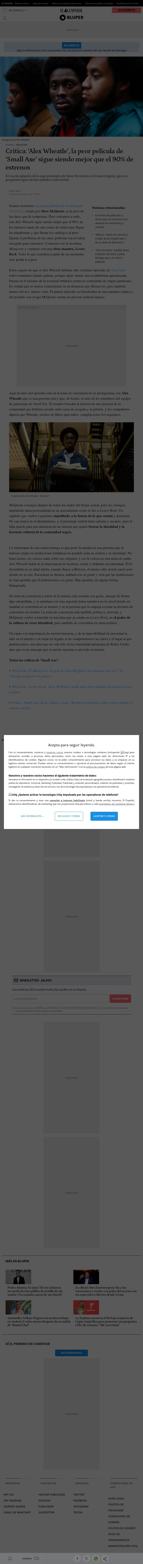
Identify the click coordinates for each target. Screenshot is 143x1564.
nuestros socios (54, 752)
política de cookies (96, 766)
